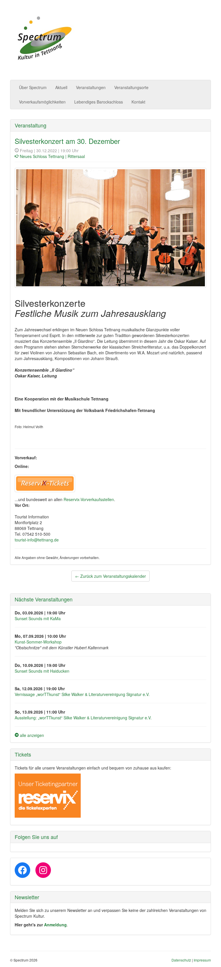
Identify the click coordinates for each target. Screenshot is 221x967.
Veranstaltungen (91, 87)
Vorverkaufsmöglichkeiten (42, 102)
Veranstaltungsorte (131, 87)
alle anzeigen (31, 735)
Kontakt (138, 102)
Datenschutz (181, 959)
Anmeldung (55, 925)
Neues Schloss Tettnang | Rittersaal (52, 156)
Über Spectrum (33, 87)
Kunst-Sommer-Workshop (38, 642)
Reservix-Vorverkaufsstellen (89, 499)
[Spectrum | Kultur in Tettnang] (43, 39)
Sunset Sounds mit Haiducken (42, 671)
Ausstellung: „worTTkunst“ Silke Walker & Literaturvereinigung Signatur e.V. (83, 717)
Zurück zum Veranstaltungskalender (110, 576)
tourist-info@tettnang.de (37, 540)
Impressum (202, 959)
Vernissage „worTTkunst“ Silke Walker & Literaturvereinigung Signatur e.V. (82, 694)
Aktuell (61, 87)
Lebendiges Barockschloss (98, 102)
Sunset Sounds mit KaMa (38, 618)
